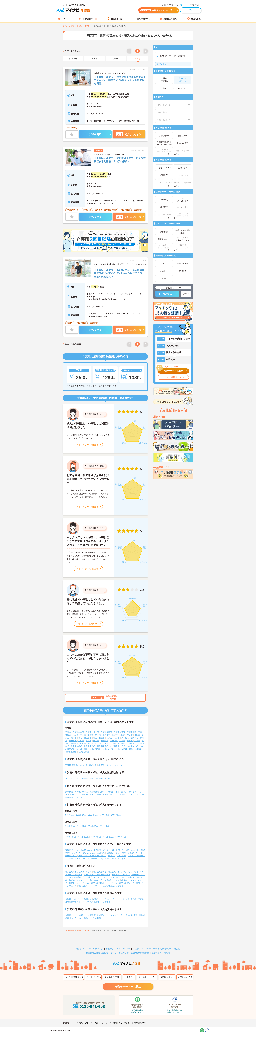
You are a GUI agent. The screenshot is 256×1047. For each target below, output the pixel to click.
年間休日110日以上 (87, 853)
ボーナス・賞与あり (77, 858)
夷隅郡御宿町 (71, 752)
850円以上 (69, 815)
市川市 (83, 735)
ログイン (191, 10)
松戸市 (115, 735)
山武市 (98, 743)
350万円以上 (95, 837)
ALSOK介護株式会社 (77, 877)
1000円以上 (81, 815)
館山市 (98, 735)
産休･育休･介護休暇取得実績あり (92, 856)
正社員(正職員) (71, 765)
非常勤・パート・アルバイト (110, 765)
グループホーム (88, 794)
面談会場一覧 (116, 19)
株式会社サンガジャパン (79, 883)
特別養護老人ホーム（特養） (102, 792)
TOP (63, 19)
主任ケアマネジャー (142, 948)
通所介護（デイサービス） (127, 792)
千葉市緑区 (131, 732)
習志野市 (87, 738)
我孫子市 (134, 738)
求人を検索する (143, 19)
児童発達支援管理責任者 (97, 953)
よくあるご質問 (112, 977)
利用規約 (129, 977)
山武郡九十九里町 (117, 746)
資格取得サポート (135, 853)
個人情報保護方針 (139, 1023)
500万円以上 (120, 837)
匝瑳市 (83, 743)
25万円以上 (93, 826)
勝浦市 (102, 738)
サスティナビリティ (102, 1023)
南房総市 (74, 743)
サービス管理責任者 (90, 902)
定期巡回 (123, 794)
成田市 (137, 735)
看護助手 (97, 899)
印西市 (130, 741)
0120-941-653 (92, 1006)
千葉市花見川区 (92, 732)
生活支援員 (105, 902)
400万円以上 (108, 837)
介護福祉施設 (87, 778)
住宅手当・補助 (122, 850)
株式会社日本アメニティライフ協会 (123, 872)
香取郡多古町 (89, 746)
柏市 (95, 738)
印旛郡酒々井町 (118, 743)
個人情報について (146, 977)
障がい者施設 (102, 794)
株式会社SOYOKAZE (121, 875)
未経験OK (135, 850)
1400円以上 (104, 815)
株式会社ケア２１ (112, 880)
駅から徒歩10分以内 (83, 850)
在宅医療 (99, 778)
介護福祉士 (70, 915)
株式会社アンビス (126, 883)
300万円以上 (83, 837)
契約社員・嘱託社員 (88, 765)
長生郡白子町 (108, 749)
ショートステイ (81, 797)
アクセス (88, 1023)
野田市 (122, 735)
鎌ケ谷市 (73, 741)
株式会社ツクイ (99, 872)
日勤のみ (110, 853)
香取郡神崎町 (76, 746)
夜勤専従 (69, 850)
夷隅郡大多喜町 (135, 749)
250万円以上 (70, 837)
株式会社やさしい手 (94, 880)
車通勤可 (97, 850)
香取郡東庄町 (102, 746)
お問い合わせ (184, 977)
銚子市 (75, 735)
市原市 (109, 738)
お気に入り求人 (170, 19)
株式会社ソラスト (76, 880)
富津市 (88, 741)
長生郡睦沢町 (95, 749)
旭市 (80, 738)
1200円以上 (93, 815)
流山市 (116, 738)
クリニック (75, 778)
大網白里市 (131, 743)
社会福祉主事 (131, 915)
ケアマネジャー (123, 948)
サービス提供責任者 (127, 899)
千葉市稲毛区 (106, 732)
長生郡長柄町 (121, 749)
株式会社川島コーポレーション (104, 883)
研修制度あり (71, 856)
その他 (107, 778)
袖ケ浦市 (114, 741)
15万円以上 (70, 826)
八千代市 (125, 738)
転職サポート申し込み (128, 986)
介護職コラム (166, 977)
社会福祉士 (81, 915)
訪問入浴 (114, 794)
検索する (167, 293)
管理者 (167, 953)
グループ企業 (124, 1023)
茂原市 (130, 735)
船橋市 (90, 735)
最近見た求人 (196, 19)
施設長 (177, 948)
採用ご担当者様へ (73, 977)
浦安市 (164, 64)
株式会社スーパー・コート (89, 886)
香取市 (90, 743)
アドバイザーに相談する (88, 444)
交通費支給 (105, 858)
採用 (115, 1023)
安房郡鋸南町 (84, 752)
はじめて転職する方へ (173, 377)
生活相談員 (86, 899)
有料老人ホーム (81, 792)
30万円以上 (104, 826)
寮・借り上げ (108, 850)
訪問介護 (69, 792)
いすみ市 (106, 743)
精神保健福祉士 (97, 918)
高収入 (74, 853)
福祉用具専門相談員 (140, 953)
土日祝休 (101, 853)
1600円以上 (116, 815)
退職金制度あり (118, 858)
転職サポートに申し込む (158, 10)
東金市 (74, 738)
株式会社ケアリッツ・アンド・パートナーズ (107, 877)
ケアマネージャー (110, 899)
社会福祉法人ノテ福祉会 (113, 886)
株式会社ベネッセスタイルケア (78, 872)
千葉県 (90, 414)
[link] (73, 58)
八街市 (122, 741)
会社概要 (79, 1023)
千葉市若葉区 (119, 732)
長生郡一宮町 (82, 749)
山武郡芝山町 (132, 746)
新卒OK (111, 856)
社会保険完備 (93, 858)
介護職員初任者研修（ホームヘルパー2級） (106, 915)
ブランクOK (121, 853)
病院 (67, 778)
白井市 (137, 741)
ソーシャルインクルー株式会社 (97, 875)
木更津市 (106, 735)
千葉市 (68, 732)
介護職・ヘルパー (72, 899)
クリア (186, 294)
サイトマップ (93, 977)
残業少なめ (121, 856)
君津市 (81, 741)
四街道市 (104, 741)
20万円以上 (81, 826)
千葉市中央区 (78, 732)
